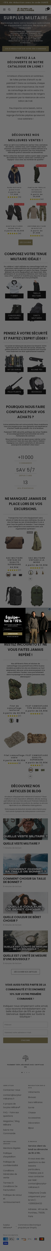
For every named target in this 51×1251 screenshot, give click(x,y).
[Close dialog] (50, 609)
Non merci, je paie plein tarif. (13, 636)
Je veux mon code (12, 634)
